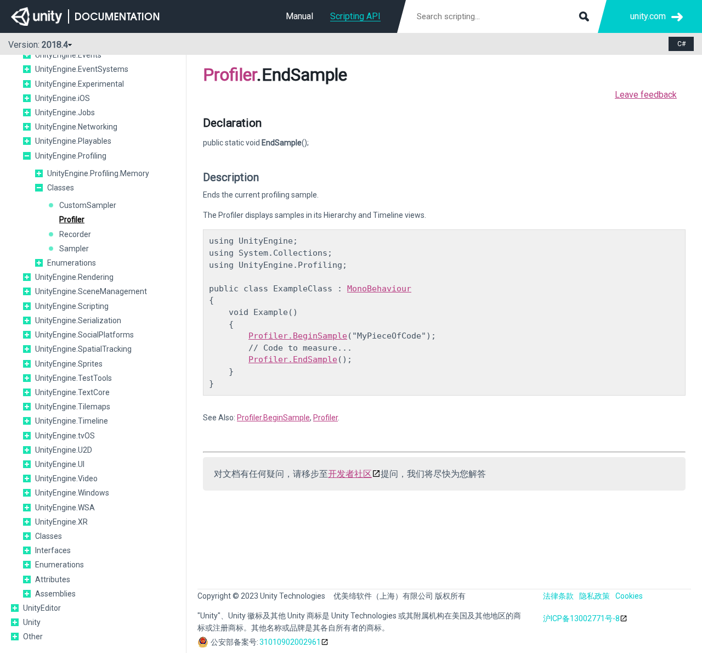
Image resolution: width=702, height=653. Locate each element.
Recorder (75, 234)
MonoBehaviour (379, 289)
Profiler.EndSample (292, 359)
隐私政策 (594, 596)
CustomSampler (87, 205)
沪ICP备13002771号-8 (581, 618)
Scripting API (355, 16)
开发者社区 (350, 474)
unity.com (648, 16)
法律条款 (558, 596)
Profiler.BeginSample (297, 336)
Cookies (629, 596)
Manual (299, 16)
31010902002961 (290, 642)
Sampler (74, 248)
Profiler (71, 219)
